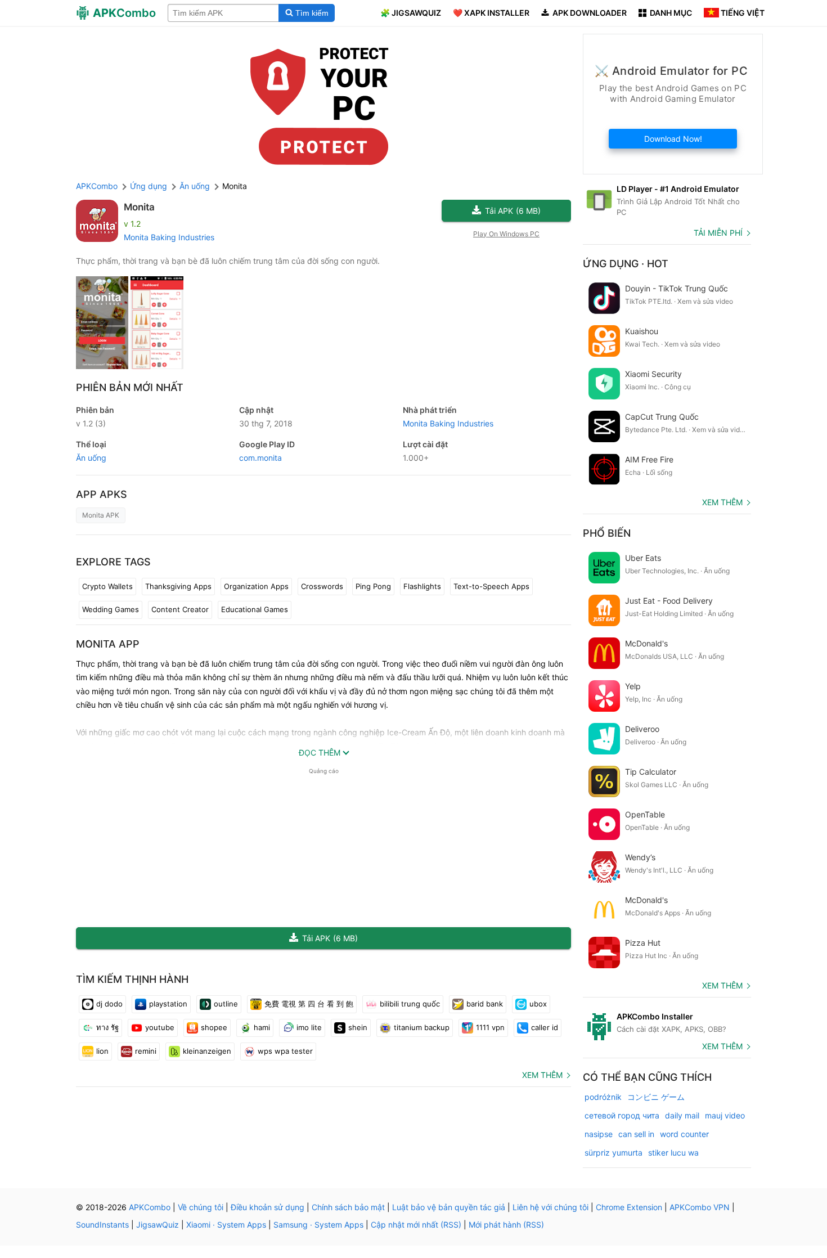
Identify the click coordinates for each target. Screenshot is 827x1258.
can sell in (636, 1134)
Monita (139, 207)
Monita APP (108, 644)
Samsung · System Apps (318, 1224)
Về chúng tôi (200, 1207)
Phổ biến (607, 533)
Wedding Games (110, 609)
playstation (168, 1003)
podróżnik (603, 1097)
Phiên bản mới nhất (129, 387)
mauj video (725, 1115)
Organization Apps (256, 586)
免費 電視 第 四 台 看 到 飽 (308, 1003)
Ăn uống (91, 457)
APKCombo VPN (699, 1207)
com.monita (260, 457)
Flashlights (422, 586)
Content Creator (180, 609)
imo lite (309, 1027)
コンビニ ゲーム (656, 1097)
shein (357, 1027)
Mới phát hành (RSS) (506, 1224)
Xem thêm (542, 1075)
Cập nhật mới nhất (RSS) (416, 1224)
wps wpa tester (285, 1050)
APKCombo (97, 186)
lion (102, 1050)
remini (145, 1050)
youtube (159, 1027)
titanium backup (422, 1027)
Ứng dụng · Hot (625, 263)
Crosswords (322, 586)
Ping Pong (373, 586)
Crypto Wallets (107, 586)
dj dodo (109, 1003)
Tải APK (513, 210)
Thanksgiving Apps (178, 586)
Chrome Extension (629, 1207)
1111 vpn (490, 1027)
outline (226, 1003)
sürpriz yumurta (613, 1152)
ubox (538, 1003)
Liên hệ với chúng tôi (550, 1207)
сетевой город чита (622, 1115)
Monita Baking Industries (169, 237)
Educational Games (254, 609)
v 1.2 (91, 423)
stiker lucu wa (673, 1152)
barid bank (484, 1003)
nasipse (599, 1134)
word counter (684, 1134)
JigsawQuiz (157, 1224)
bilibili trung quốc (410, 1003)
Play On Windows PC (506, 234)
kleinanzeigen (207, 1050)
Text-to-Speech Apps (491, 586)
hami (262, 1027)
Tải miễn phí (718, 232)
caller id (544, 1027)
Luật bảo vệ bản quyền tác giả (448, 1207)
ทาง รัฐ (107, 1027)
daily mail (682, 1115)
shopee (214, 1027)
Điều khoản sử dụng (267, 1207)
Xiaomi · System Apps (226, 1224)
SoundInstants (102, 1224)
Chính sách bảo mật (348, 1207)
